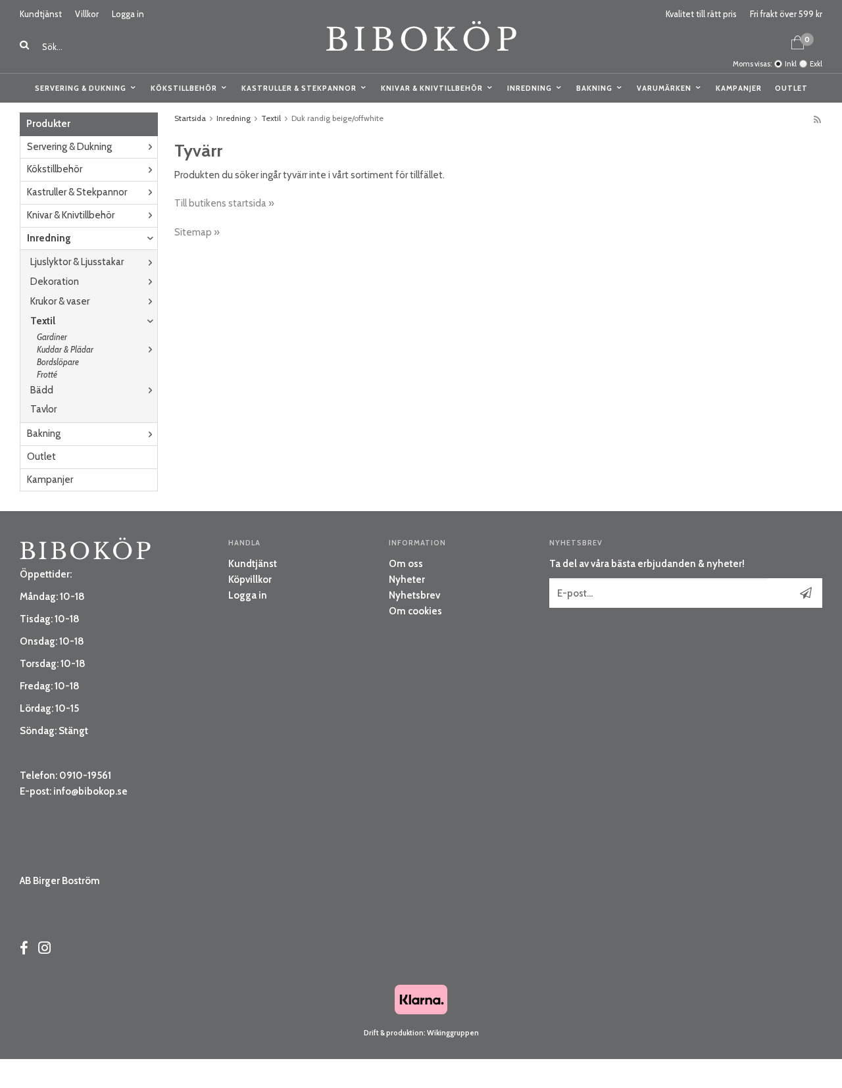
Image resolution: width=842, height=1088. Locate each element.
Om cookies (415, 611)
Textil (42, 321)
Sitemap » (197, 232)
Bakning (594, 88)
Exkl (816, 63)
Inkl (791, 63)
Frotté (47, 374)
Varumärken (664, 88)
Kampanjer (739, 88)
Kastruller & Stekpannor (299, 88)
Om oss (406, 564)
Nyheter (407, 579)
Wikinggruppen (453, 1032)
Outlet (791, 88)
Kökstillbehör (184, 88)
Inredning (529, 88)
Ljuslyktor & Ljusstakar (77, 262)
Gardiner (52, 337)
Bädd (41, 390)
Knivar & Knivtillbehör (432, 88)
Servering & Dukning (80, 88)
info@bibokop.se (90, 791)
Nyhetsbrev (414, 595)
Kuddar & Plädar (65, 349)
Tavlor (43, 409)
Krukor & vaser (59, 301)
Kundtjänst (41, 14)
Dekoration (54, 281)
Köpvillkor (250, 579)
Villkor (87, 14)
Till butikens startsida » (224, 203)
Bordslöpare (58, 362)
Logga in (128, 14)
